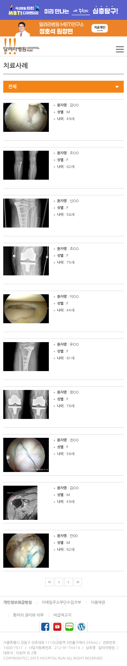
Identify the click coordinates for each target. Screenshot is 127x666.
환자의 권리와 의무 (28, 615)
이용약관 (98, 602)
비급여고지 (62, 615)
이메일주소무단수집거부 (61, 602)
